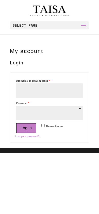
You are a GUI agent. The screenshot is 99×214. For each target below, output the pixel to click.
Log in (26, 128)
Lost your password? (27, 136)
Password (22, 103)
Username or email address (33, 80)
